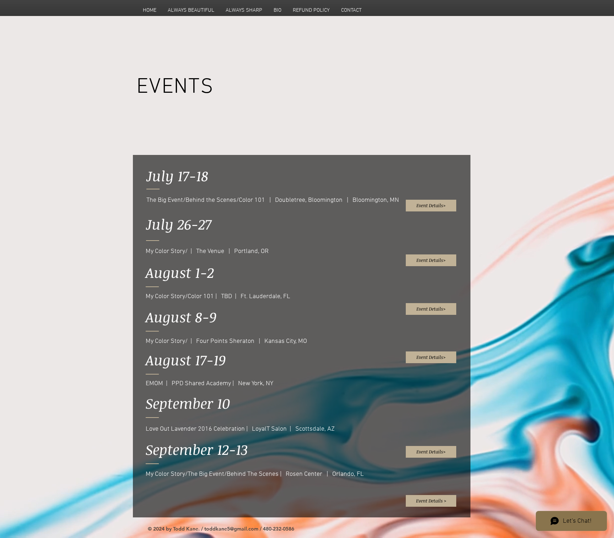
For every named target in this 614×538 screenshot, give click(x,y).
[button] (431, 309)
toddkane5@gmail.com (231, 529)
